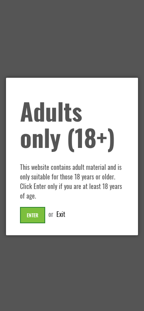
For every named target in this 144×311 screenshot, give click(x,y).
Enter (32, 215)
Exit (60, 214)
